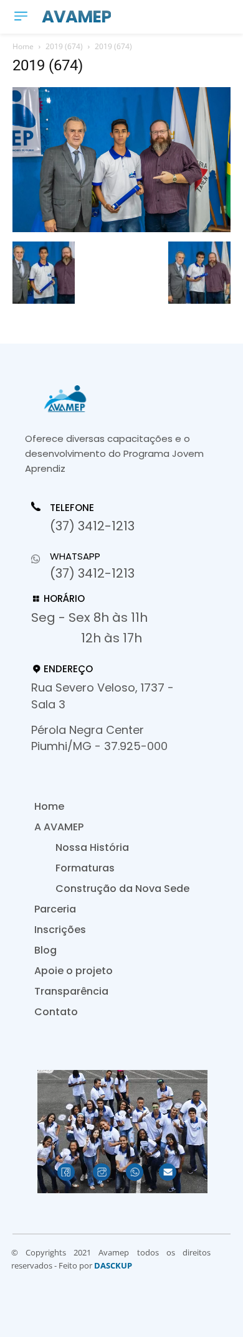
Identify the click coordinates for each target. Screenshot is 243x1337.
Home (23, 46)
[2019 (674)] (121, 228)
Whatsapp (75, 556)
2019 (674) (64, 46)
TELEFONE (72, 508)
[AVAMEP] (118, 398)
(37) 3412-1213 (92, 526)
